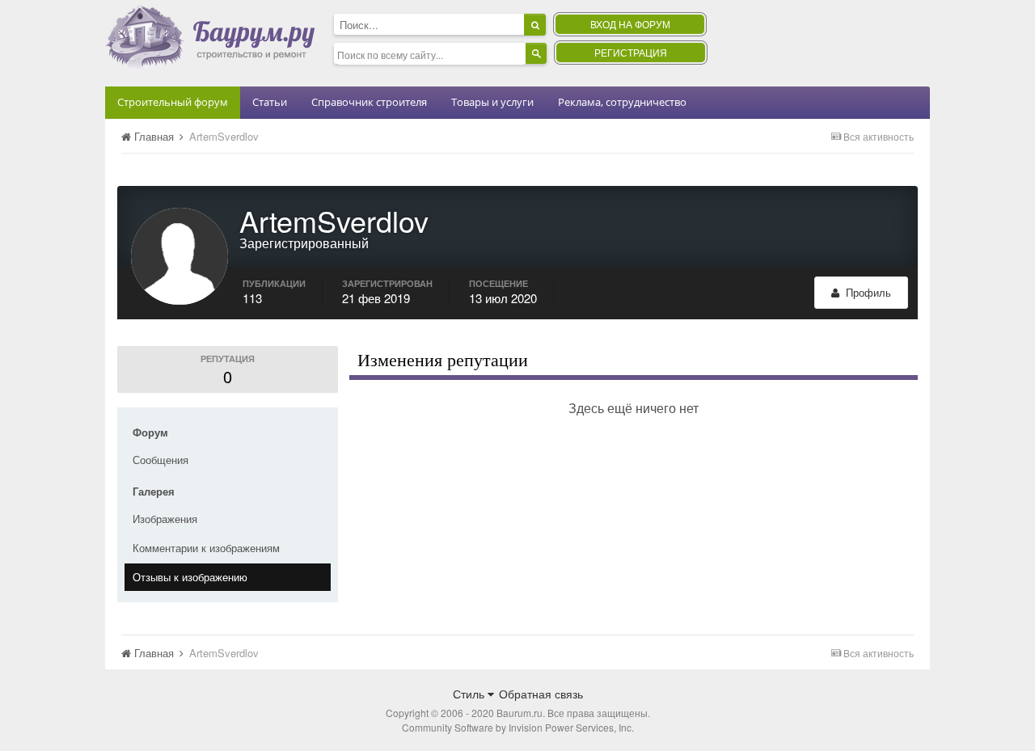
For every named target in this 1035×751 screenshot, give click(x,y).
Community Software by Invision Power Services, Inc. (518, 727)
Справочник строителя (369, 102)
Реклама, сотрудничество (622, 102)
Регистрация (630, 52)
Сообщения (160, 459)
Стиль (470, 694)
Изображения (165, 518)
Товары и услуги (492, 102)
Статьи (269, 102)
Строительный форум (172, 102)
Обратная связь (541, 694)
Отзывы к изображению (190, 576)
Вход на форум (630, 24)
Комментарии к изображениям (206, 547)
